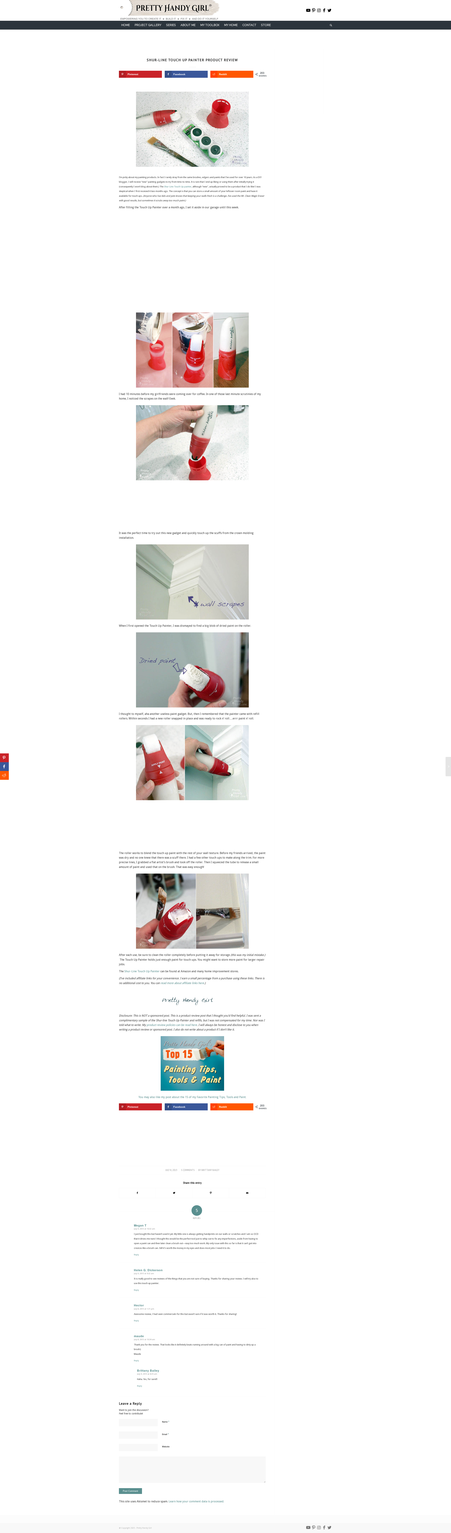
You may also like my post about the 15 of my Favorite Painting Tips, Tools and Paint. (192, 1097)
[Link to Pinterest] (313, 10)
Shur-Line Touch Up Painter (142, 971)
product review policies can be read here (172, 1025)
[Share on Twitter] (174, 1193)
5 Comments (188, 1170)
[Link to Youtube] (308, 10)
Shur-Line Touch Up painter (177, 186)
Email (165, 1434)
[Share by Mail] (247, 1193)
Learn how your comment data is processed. (196, 1501)
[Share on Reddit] (4, 775)
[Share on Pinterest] (211, 1193)
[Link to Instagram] (319, 10)
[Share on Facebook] (137, 1193)
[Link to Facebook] (324, 10)
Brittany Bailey (210, 1170)
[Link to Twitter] (329, 10)
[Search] (330, 25)
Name (165, 1421)
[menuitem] (125, 25)
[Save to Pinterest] (4, 757)
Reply (136, 1255)
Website (165, 1447)
